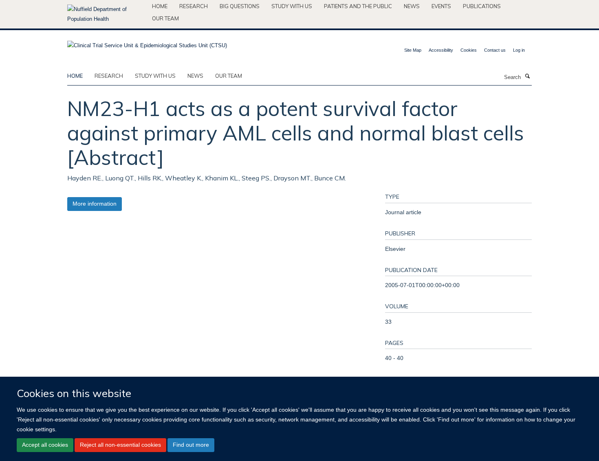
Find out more (191, 444)
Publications (482, 6)
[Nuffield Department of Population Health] (106, 14)
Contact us (495, 50)
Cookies (468, 50)
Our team (165, 18)
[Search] (527, 76)
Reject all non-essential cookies (120, 444)
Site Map (412, 50)
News (412, 6)
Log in (519, 50)
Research (193, 6)
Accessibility (441, 50)
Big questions (240, 6)
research (109, 75)
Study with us (291, 6)
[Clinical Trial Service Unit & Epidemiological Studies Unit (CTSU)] (147, 43)
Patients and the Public (358, 6)
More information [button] (95, 203)
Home (159, 6)
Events (441, 6)
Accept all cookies (45, 444)
